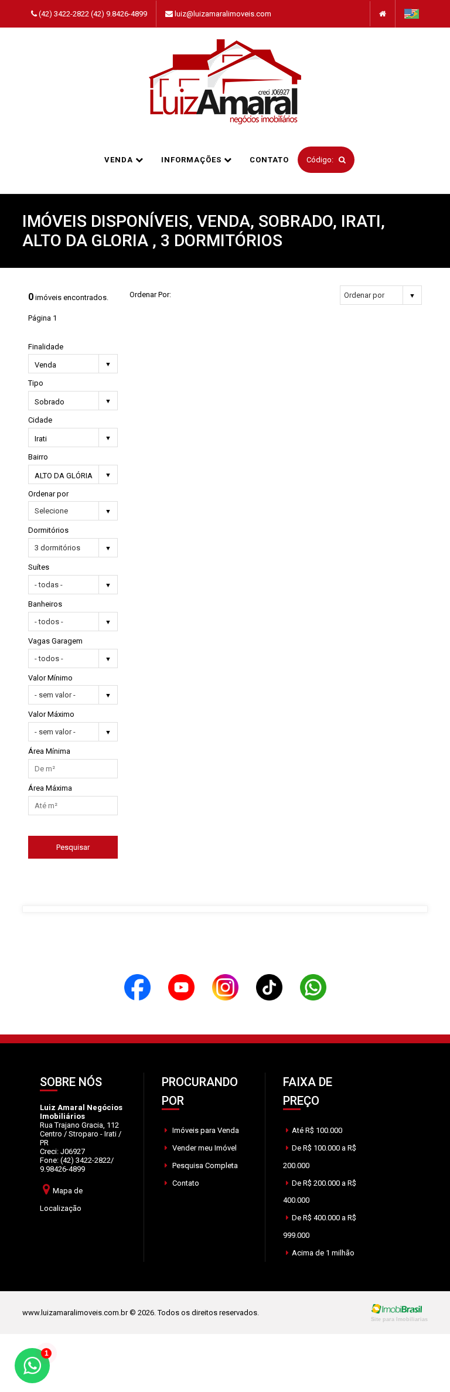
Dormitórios (48, 530)
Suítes (38, 567)
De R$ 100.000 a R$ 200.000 (319, 1156)
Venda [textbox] (45, 364)
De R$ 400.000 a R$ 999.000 (319, 1226)
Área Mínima (49, 751)
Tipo (35, 383)
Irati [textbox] (41, 438)
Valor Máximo (51, 714)
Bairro (38, 456)
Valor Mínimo (50, 677)
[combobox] (73, 366)
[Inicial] (225, 82)
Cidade (40, 420)
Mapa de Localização (61, 1199)
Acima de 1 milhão (323, 1252)
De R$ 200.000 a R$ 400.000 (319, 1192)
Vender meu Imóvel (204, 1147)
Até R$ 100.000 (317, 1130)
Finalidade (45, 346)
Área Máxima (50, 788)
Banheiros (45, 604)
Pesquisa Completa (204, 1165)
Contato (269, 159)
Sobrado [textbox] (49, 401)
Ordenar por (48, 493)
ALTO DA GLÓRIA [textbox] (64, 475)
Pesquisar (73, 847)
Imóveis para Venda (205, 1130)
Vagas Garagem (55, 641)
